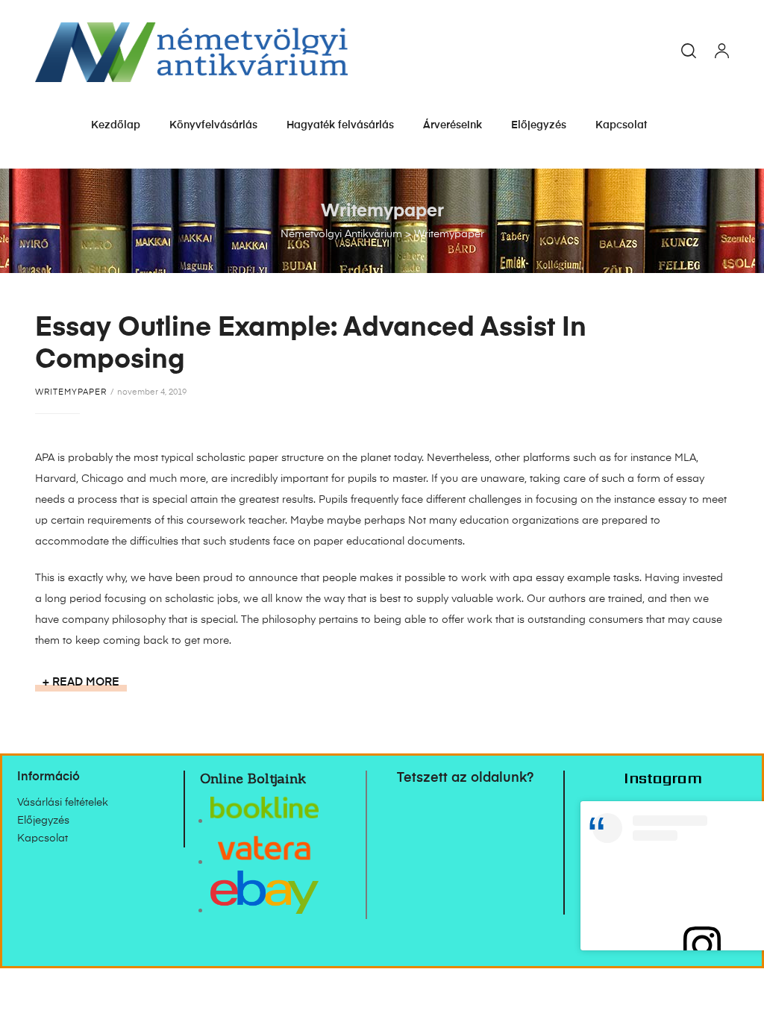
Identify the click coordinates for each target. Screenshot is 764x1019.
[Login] (722, 52)
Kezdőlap (115, 125)
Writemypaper (71, 392)
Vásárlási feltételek (62, 802)
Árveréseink (452, 125)
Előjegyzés (538, 125)
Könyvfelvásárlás (213, 125)
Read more (89, 681)
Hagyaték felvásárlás (340, 125)
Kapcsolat (621, 125)
